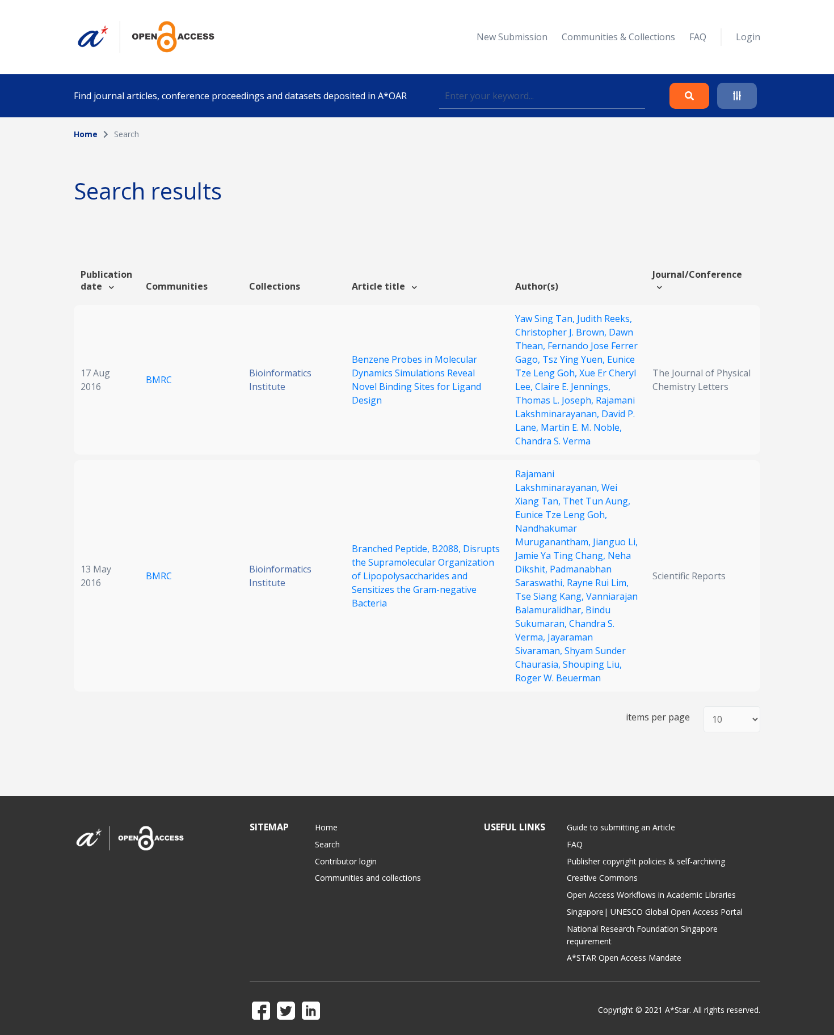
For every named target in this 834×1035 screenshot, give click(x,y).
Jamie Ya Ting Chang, (561, 555)
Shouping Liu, (592, 664)
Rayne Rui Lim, (598, 582)
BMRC (159, 380)
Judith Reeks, (604, 318)
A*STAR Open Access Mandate (624, 957)
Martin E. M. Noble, (581, 427)
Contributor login (346, 861)
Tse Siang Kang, (550, 596)
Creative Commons (602, 877)
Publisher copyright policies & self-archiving (646, 861)
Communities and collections (368, 877)
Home (86, 134)
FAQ (697, 37)
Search (327, 844)
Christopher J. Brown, (562, 332)
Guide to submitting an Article (621, 827)
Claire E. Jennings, (572, 386)
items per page (658, 717)
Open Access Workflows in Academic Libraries (651, 894)
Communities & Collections (618, 37)
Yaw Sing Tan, (546, 318)
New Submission (512, 37)
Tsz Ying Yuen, (574, 359)
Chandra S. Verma (553, 441)
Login (748, 37)
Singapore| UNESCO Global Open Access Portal (655, 911)
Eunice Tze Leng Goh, (561, 514)
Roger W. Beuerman (558, 678)
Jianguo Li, (615, 542)
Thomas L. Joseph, (555, 400)
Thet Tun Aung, (596, 501)
